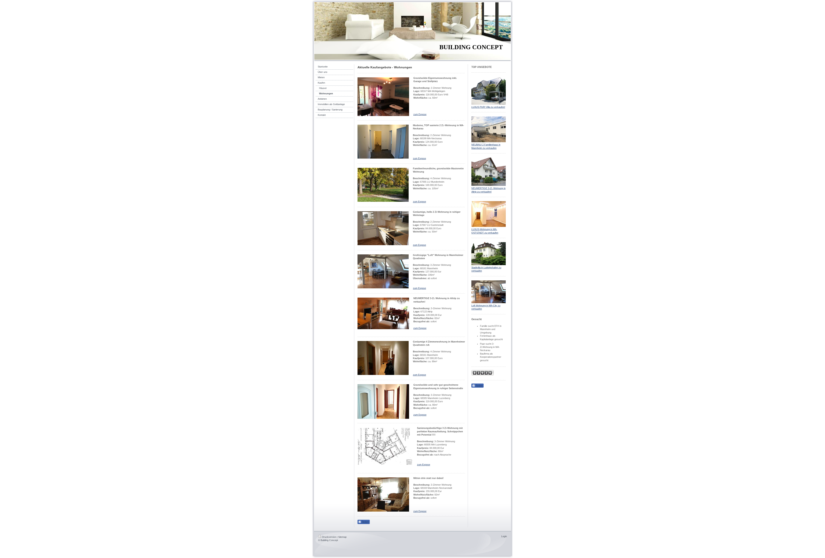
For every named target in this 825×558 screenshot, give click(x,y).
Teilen (365, 521)
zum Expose (419, 114)
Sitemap (342, 537)
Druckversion (329, 537)
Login (504, 536)
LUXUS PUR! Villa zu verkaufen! (488, 107)
